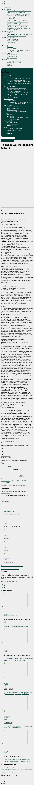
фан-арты (10, 47)
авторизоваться (5, 493)
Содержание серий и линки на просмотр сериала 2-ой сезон (17, 25)
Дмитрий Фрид (9, 53)
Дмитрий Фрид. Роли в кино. (17, 44)
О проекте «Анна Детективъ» (16, 20)
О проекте (7, 8)
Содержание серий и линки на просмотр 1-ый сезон (17, 22)
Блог (5, 59)
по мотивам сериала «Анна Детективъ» (20, 34)
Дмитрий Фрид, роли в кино (16, 36)
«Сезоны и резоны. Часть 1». (10, 569)
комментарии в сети (12, 772)
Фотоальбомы (11, 48)
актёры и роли (6, 770)
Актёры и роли (12, 42)
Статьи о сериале (12, 29)
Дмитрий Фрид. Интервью (12, 767)
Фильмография (12, 55)
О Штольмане (11, 33)
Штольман (7, 9)
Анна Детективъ (9, 19)
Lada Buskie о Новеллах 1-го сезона (18, 28)
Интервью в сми (12, 56)
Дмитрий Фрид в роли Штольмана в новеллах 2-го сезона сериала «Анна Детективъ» (19, 15)
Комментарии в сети (14, 62)
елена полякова (23, 770)
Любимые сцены (12, 39)
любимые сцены (4, 767)
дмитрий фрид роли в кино (11, 769)
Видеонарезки (9, 37)
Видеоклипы (8, 31)
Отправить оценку (5, 457)
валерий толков (12, 770)
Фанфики (10, 65)
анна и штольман (26, 769)
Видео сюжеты (12, 58)
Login (24, 485)
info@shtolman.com (12, 581)
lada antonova (12, 480)
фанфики (28, 770)
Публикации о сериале (15, 61)
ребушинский (5, 772)
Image (6, 45)
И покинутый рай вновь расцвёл (12, 566)
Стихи (9, 64)
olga (9, 466)
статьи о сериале (21, 480)
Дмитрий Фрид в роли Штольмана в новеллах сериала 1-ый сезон (19, 11)
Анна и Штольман (13, 40)
